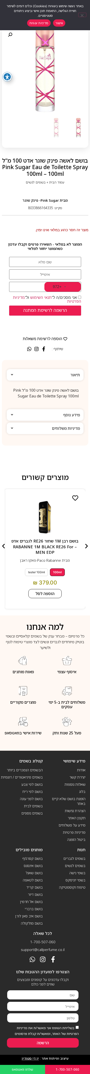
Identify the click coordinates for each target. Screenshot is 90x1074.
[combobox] (62, 287)
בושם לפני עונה (31, 798)
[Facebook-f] (53, 959)
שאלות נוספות (75, 784)
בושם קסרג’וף (32, 858)
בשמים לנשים (36, 182)
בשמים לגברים (74, 858)
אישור (59, 23)
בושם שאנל (34, 872)
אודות (81, 769)
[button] (10, 34)
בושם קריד (34, 887)
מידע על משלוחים (72, 825)
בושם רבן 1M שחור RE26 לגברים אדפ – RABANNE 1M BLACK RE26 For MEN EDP (44, 546)
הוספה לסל (45, 593)
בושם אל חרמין (31, 901)
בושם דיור (35, 894)
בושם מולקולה (32, 923)
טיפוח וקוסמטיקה (72, 887)
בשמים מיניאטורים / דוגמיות (22, 777)
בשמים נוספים (32, 813)
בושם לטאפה (33, 880)
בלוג (82, 791)
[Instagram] (43, 959)
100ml (57, 572)
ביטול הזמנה (76, 839)
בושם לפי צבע (32, 784)
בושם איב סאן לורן (29, 916)
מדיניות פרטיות (74, 832)
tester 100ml (36, 572)
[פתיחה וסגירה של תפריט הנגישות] (7, 76)
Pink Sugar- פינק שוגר (41, 200)
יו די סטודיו (30, 1058)
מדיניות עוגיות (39, 23)
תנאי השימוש (41, 297)
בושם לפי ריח (33, 791)
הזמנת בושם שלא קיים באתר (68, 801)
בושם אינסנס (33, 865)
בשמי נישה (77, 872)
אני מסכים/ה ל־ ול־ (47, 299)
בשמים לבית (33, 805)
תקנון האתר (76, 817)
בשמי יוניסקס (75, 880)
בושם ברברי (34, 908)
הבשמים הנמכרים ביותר (25, 769)
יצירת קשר (77, 777)
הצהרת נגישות (75, 810)
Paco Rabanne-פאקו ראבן (40, 560)
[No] (82, 15)
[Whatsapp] (32, 959)
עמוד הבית (56, 182)
